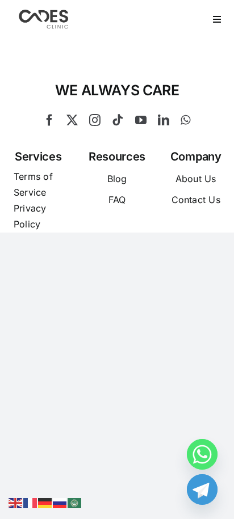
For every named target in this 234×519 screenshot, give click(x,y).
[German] (45, 502)
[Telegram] (202, 489)
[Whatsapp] (202, 454)
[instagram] (95, 120)
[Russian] (60, 502)
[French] (30, 502)
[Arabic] (75, 502)
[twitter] (72, 120)
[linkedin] (163, 120)
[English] (16, 502)
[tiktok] (117, 120)
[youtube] (141, 120)
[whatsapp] (185, 120)
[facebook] (49, 120)
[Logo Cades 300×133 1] (43, 12)
